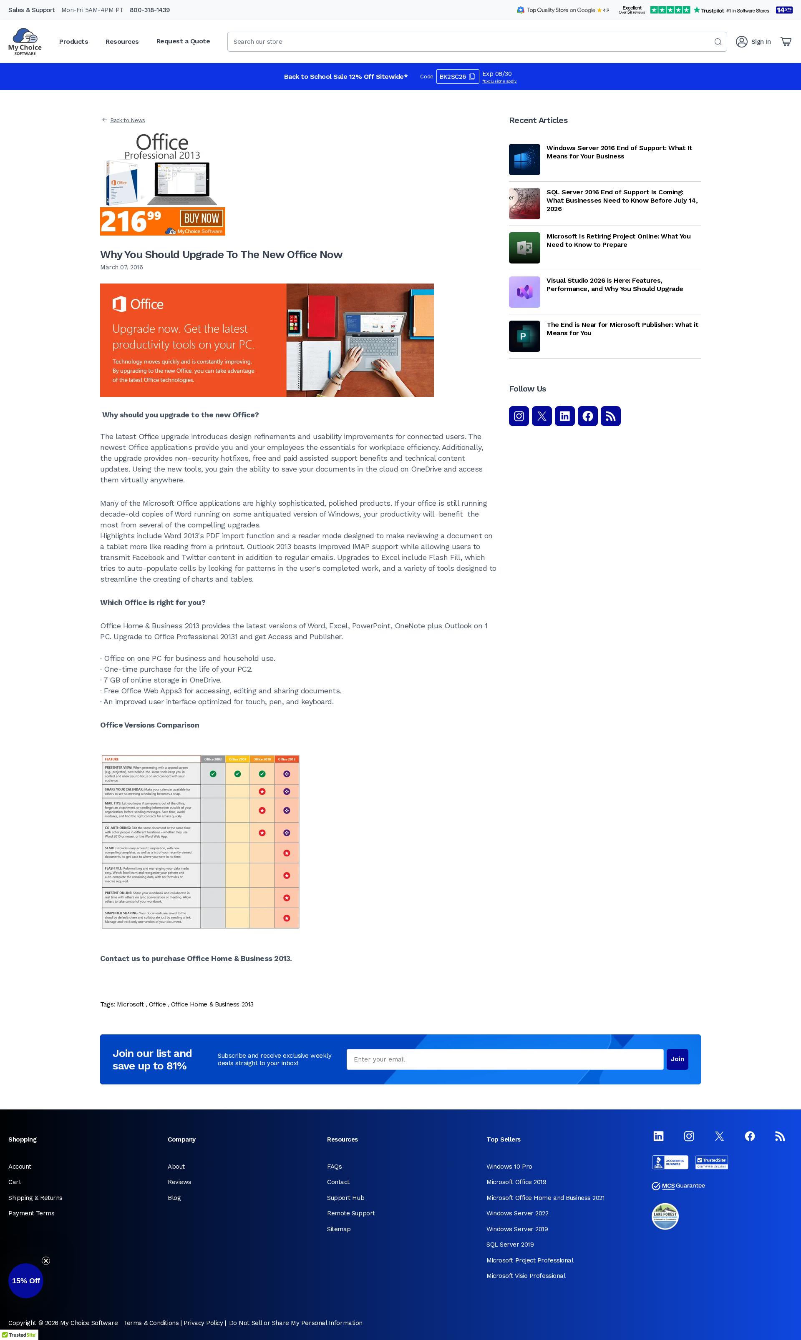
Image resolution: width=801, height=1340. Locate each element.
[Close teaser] (46, 1261)
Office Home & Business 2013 (212, 1004)
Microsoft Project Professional (530, 1260)
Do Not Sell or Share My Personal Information (296, 1323)
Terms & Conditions (151, 1323)
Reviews (179, 1182)
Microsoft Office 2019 (516, 1182)
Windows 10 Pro (509, 1166)
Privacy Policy (203, 1323)
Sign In (761, 41)
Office (157, 1004)
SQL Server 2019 (510, 1244)
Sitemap (339, 1229)
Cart (14, 1182)
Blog (174, 1198)
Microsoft (130, 1004)
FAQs (334, 1166)
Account (19, 1166)
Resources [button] (122, 41)
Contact (338, 1182)
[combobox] (477, 42)
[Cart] (786, 41)
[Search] (718, 42)
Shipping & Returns (35, 1198)
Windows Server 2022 (517, 1213)
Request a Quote (183, 41)
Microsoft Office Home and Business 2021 (545, 1198)
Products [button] (73, 41)
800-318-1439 (150, 10)
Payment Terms (31, 1213)
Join (677, 1059)
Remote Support (351, 1213)
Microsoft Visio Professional (525, 1276)
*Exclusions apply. (499, 81)
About (176, 1166)
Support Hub (345, 1198)
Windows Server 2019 (517, 1229)
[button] (25, 1280)
